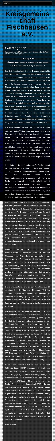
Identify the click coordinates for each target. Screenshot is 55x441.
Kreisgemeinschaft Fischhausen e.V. (27, 24)
